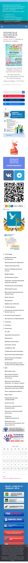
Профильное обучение (12, 304)
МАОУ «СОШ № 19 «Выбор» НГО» (14, 487)
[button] (2, 26)
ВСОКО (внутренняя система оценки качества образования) (14, 363)
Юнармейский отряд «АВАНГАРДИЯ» (11, 398)
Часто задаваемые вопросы (13, 391)
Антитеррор (8, 254)
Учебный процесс (10, 307)
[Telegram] (19, 175)
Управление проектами (12, 266)
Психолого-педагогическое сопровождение (13, 407)
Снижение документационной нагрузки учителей (14, 281)
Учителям (8, 322)
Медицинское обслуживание (14, 285)
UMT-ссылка (6, 209)
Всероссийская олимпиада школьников (13, 358)
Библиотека (8, 338)
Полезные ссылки (10, 345)
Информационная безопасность (10, 258)
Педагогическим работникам (14, 354)
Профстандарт (9, 274)
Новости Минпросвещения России (13, 270)
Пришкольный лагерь (12, 341)
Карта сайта (8, 394)
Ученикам (8, 325)
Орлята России (9, 403)
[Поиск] (23, 92)
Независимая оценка (11, 277)
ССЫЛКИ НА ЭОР (10, 348)
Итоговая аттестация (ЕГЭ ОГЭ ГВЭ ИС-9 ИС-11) (14, 311)
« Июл (4, 476)
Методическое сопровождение (14, 318)
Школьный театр (10, 371)
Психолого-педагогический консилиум (13, 412)
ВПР (6, 368)
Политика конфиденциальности (12, 417)
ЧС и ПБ (7, 331)
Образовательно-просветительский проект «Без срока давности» (14, 423)
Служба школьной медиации (14, 351)
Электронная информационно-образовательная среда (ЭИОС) (14, 387)
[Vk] (9, 175)
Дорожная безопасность (12, 335)
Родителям (8, 328)
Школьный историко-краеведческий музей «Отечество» (12, 376)
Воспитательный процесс (13, 315)
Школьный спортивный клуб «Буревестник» (14, 293)
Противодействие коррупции (14, 262)
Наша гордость (9, 297)
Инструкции (9, 300)
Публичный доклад (11, 289)
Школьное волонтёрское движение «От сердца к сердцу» (14, 382)
